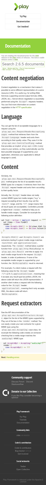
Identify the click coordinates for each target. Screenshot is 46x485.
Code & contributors (23, 447)
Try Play (23, 16)
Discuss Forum (18, 381)
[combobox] (23, 64)
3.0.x (16, 59)
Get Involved (23, 26)
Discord (29, 381)
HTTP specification (24, 107)
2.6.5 (37, 55)
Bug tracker (23, 450)
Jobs (23, 435)
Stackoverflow (18, 384)
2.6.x (14, 57)
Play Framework (23, 7)
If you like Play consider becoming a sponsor (27, 396)
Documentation (23, 21)
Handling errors (13, 357)
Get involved (23, 453)
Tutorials (23, 419)
